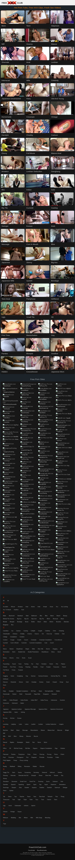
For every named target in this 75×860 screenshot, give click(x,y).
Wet (20, 817)
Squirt (46, 784)
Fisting (21, 667)
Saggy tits (6, 772)
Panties (13, 754)
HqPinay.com (25, 551)
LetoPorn (59, 386)
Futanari (20, 670)
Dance (5, 649)
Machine (5, 730)
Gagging (5, 676)
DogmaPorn (60, 454)
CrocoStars (42, 505)
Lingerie (61, 724)
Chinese (15, 634)
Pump (15, 760)
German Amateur (43, 676)
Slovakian (6, 781)
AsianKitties (60, 544)
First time (13, 667)
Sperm (28, 784)
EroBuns (33, 502)
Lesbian (40, 724)
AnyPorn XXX (25, 563)
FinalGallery (24, 522)
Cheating (61, 631)
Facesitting (6, 664)
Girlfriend (5, 679)
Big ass (19, 618)
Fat (32, 664)
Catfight (33, 631)
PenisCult (24, 399)
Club (63, 634)
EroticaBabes (42, 390)
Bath (27, 615)
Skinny (5, 778)
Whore (26, 817)
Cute (46, 643)
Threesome (6, 799)
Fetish (51, 664)
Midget (67, 730)
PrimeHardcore (25, 556)
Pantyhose (21, 754)
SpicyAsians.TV (61, 422)
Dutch (59, 652)
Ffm (57, 664)
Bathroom (34, 615)
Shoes (40, 775)
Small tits (32, 781)
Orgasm (35, 748)
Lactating (5, 724)
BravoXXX (59, 411)
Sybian (11, 790)
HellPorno (24, 463)
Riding (19, 766)
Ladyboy (13, 724)
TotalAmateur (25, 533)
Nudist (27, 742)
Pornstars (11, 757)
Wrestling (47, 817)
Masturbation (34, 730)
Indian (4, 700)
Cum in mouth (15, 643)
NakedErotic (24, 439)
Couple (19, 640)
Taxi (15, 796)
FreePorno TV (43, 417)
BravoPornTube (61, 575)
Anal (27, 606)
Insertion (62, 700)
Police (56, 754)
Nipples (12, 742)
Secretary (36, 772)
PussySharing (43, 493)
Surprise (34, 787)
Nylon (45, 742)
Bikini (48, 618)
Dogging (55, 649)
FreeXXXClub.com (12, 3)
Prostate (41, 757)
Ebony (5, 658)
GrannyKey (6, 510)
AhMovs (69, 531)
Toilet (31, 799)
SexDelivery (6, 456)
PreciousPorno (25, 576)
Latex (20, 724)
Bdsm (52, 615)
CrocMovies (42, 435)
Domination (6, 652)
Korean (19, 718)
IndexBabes (42, 412)
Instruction (6, 703)
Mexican (59, 730)
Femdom (44, 664)
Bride (45, 621)
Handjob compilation (22, 691)
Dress (53, 652)
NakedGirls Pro (43, 457)
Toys (36, 799)
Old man (27, 748)
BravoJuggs (24, 567)
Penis (35, 754)
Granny (41, 682)
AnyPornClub (25, 468)
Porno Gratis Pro (8, 434)
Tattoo (9, 796)
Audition (16, 609)
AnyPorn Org (24, 459)
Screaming (28, 772)
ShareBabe (24, 444)
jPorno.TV (59, 472)
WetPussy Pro (43, 386)
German (33, 676)
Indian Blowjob (13, 700)
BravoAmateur (25, 412)
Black (62, 618)
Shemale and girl (23, 775)
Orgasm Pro (6, 523)
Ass (57, 606)
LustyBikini (6, 581)
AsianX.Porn (24, 417)
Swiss (4, 790)
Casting (26, 631)
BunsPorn (41, 536)
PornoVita (6, 556)
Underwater (18, 805)
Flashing (27, 667)
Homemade (6, 694)
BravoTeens (6, 505)
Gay (27, 676)
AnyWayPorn (25, 506)
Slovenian (14, 781)
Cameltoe (5, 631)
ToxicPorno (60, 571)
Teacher (22, 796)
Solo (62, 781)
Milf (4, 733)
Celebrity (47, 631)
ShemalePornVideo (26, 517)
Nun (33, 742)
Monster (28, 736)
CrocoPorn (59, 393)
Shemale (13, 775)
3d (8, 600)
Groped (55, 682)
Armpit (45, 606)
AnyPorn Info (7, 528)
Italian (22, 703)
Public (57, 757)
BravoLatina (6, 492)
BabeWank (60, 523)
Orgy (56, 748)
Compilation (13, 637)
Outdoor (62, 748)
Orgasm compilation (46, 748)
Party (28, 754)
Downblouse (45, 652)
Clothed (57, 634)
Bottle (33, 621)
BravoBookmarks (44, 522)
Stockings (6, 787)
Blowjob (12, 621)
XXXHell (69, 479)
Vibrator (5, 811)
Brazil (39, 621)
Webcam (5, 817)
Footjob (48, 667)
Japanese (5, 709)
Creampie (33, 640)
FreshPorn (42, 453)
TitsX (48, 576)
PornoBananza (43, 500)
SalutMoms (42, 560)
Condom (22, 637)
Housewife (28, 694)
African (13, 606)
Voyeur (19, 811)
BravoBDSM (42, 484)
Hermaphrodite (49, 691)
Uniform (26, 805)
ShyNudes (6, 469)
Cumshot (24, 643)
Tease (28, 796)
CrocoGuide (6, 465)
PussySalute (24, 481)
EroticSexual (24, 499)
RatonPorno (60, 549)
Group (61, 682)
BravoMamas (25, 486)
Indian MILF (34, 700)
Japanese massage (30, 709)
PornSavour (42, 403)
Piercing (42, 754)
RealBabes (60, 463)
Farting (26, 664)
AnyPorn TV (60, 515)
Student (27, 787)
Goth (27, 682)
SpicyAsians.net (43, 408)
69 (3, 600)
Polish (62, 754)
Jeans (16, 712)
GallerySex (6, 429)
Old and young (18, 748)
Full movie (6, 670)
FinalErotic (60, 431)
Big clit (26, 618)
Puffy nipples (7, 760)
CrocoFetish (24, 435)
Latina (26, 724)
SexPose (59, 440)
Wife (31, 817)
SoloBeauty (42, 448)
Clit (43, 634)
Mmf (9, 736)
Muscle (36, 736)
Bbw (46, 615)
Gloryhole (13, 682)
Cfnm (54, 631)
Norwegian (20, 742)
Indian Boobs (24, 700)
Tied (13, 799)
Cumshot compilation (35, 643)
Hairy (4, 691)
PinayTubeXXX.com (44, 547)
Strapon (14, 787)
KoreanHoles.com (62, 566)
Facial (14, 664)
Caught (40, 631)
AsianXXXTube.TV (26, 450)
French (64, 667)
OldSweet (6, 445)
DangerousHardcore (9, 392)
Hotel (20, 694)
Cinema (29, 634)
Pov (27, 757)
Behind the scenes (8, 618)
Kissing (5, 718)
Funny (13, 670)
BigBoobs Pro (60, 553)
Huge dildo (37, 694)
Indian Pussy (44, 700)
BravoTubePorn (43, 421)
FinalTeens (6, 496)
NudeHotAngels (61, 427)
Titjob (25, 799)
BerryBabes (42, 531)
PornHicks (42, 395)
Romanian (27, 766)
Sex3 (30, 529)
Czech (52, 643)
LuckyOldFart (60, 580)
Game (12, 676)
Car (12, 631)
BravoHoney (24, 421)
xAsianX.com (60, 458)
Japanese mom (43, 709)
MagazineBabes (25, 538)
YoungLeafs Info (43, 475)
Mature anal (51, 730)
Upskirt (33, 805)
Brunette (58, 621)
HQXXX (68, 388)
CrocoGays (6, 460)
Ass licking (64, 606)
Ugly (4, 805)
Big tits (42, 618)
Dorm (13, 652)
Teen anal (42, 796)
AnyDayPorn (42, 509)
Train (42, 799)
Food (42, 667)
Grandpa (34, 682)
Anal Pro (15, 568)
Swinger (65, 787)
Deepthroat (19, 649)
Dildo (33, 649)
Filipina (63, 664)
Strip (20, 787)
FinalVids (23, 472)
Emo (18, 658)
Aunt (22, 609)
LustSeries (24, 495)
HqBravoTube (25, 395)
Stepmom (53, 784)
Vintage (12, 811)
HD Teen (33, 691)
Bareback (20, 615)
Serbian (60, 772)
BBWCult (41, 444)
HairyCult (6, 474)
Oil (10, 748)
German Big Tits (55, 676)
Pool (4, 757)
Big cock (34, 618)
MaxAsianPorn (25, 511)
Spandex (5, 784)
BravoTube (6, 413)
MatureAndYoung (26, 386)
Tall (4, 796)
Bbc (41, 615)
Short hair (48, 775)
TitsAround (6, 409)
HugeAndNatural (43, 556)
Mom (15, 736)
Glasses (5, 682)
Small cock (23, 781)
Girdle (64, 676)
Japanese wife (7, 712)
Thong (62, 796)
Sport (34, 784)
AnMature (24, 426)
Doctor (48, 649)
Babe (4, 615)
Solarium (55, 781)
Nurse (39, 742)
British (51, 621)
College (5, 637)
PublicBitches (60, 492)
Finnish (5, 667)
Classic (37, 634)
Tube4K (68, 418)
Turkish (49, 799)
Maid (12, 730)
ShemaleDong (25, 542)
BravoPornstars (61, 406)
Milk (4, 736)
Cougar (12, 640)
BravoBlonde (24, 490)
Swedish (49, 787)
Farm (20, 664)
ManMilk (15, 436)
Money (21, 736)
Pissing (49, 754)
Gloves (21, 682)
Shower (56, 775)
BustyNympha (43, 514)
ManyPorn (6, 565)
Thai (56, 796)
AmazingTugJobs (44, 471)
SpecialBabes (43, 399)
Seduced (44, 772)
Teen (34, 796)
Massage (25, 730)
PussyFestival (61, 436)
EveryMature (24, 390)
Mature (43, 730)
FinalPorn (41, 426)
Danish (11, 649)
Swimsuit (57, 787)
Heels (40, 691)
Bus (12, 624)
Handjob (11, 691)
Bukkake (66, 621)
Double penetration (33, 652)
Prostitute (50, 757)
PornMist (5, 552)
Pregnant (34, 757)
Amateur (20, 606)
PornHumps (60, 501)
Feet (37, 664)
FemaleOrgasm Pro (8, 547)
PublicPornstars (7, 483)
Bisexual (55, 618)
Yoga (4, 823)
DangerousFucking (8, 452)
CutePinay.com (43, 581)
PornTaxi (23, 403)
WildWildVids (25, 526)
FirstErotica (24, 572)
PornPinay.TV (43, 573)
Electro (12, 658)
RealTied (41, 564)
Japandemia (6, 478)
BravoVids (59, 488)
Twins (55, 799)
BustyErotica (42, 430)
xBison (32, 558)
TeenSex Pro (60, 510)
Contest (5, 640)
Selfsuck (52, 772)
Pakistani (5, 754)
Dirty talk (40, 649)
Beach (58, 615)
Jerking (23, 712)
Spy (40, 784)
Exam (30, 658)
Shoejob (33, 775)
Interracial (14, 703)
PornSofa (59, 528)
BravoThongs (7, 536)
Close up (49, 634)
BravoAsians (7, 386)
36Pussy (41, 540)
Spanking (21, 784)
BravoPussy (60, 535)
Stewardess (62, 784)
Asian (51, 606)
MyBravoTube (43, 462)
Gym (67, 682)
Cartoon (18, 631)
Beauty (65, 615)
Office (4, 748)
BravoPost (6, 487)
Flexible (35, 667)
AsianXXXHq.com (44, 527)
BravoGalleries (61, 497)
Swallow (41, 787)
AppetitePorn (60, 584)
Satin (13, 772)
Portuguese (20, 757)
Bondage (19, 621)
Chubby (22, 634)
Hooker (14, 694)
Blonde (5, 621)
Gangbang (20, 676)
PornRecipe (42, 518)
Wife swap (39, 817)
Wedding (13, 817)
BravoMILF (6, 501)
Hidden (58, 691)
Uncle (10, 805)
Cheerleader (6, 634)
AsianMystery (60, 562)
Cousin (26, 640)
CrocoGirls (6, 422)
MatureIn (41, 466)
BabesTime (60, 483)
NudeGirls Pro (7, 577)
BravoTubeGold (43, 569)
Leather (33, 724)
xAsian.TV (59, 557)
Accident (5, 606)
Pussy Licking (24, 760)
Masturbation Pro (26, 430)
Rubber (35, 766)
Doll (61, 649)
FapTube (41, 480)
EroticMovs (6, 417)
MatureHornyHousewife (10, 404)
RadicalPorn (42, 488)
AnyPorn (16, 425)
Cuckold (5, 643)
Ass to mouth (7, 609)
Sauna (20, 772)
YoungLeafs (24, 454)
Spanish (13, 784)
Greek (48, 682)
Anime (33, 606)
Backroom (12, 615)
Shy (62, 775)
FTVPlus (23, 477)
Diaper (27, 649)
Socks (48, 781)
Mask (18, 730)
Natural (5, 742)
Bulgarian (5, 624)
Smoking (40, 781)
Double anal (21, 652)
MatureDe (6, 396)
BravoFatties (7, 561)
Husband (54, 694)
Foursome (56, 667)
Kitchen (12, 718)
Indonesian (54, 700)
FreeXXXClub (60, 445)
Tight (19, 799)
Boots (26, 621)
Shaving (5, 775)
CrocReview (60, 540)
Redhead (12, 766)
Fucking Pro (60, 519)
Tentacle (50, 796)
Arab (39, 606)
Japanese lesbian (16, 709)
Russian (42, 766)
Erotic (23, 658)
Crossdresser (58, 640)
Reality (5, 766)
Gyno (4, 685)
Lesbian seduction (51, 724)
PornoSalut (24, 547)
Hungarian (46, 694)
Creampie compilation (45, 640)
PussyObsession (8, 532)
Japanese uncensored (56, 709)
